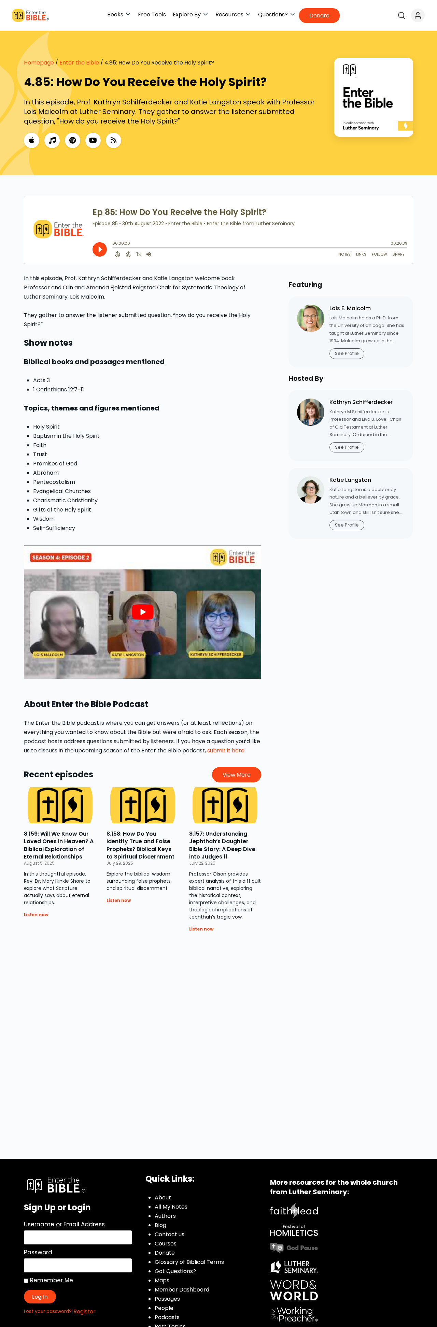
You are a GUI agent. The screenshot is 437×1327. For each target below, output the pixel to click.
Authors (165, 1216)
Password (38, 1252)
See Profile (347, 353)
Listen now (36, 915)
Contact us (169, 1234)
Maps (162, 1280)
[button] (119, 14)
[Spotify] (72, 140)
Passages (167, 1299)
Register (84, 1311)
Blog (160, 1225)
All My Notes (171, 1207)
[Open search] (401, 15)
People (164, 1308)
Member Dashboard (182, 1290)
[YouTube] (93, 140)
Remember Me (50, 1280)
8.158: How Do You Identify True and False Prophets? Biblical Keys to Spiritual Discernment (140, 845)
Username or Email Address (64, 1224)
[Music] (52, 140)
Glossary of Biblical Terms (189, 1262)
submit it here (225, 750)
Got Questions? (175, 1271)
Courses (166, 1243)
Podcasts (167, 1317)
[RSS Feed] (113, 140)
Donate (165, 1253)
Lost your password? (48, 1311)
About (163, 1197)
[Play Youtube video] (142, 612)
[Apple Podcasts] (31, 140)
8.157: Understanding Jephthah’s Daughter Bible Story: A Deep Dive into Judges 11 (222, 845)
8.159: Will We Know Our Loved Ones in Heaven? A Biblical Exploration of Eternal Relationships (59, 845)
